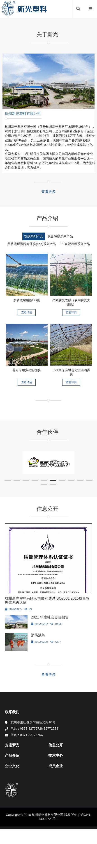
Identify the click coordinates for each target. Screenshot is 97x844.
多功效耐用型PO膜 (26, 300)
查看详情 (26, 312)
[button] (8, 480)
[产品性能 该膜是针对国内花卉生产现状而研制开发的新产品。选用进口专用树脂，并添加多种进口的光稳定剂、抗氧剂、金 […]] (27, 345)
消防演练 (38, 635)
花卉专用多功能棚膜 (26, 370)
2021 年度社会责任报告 (50, 617)
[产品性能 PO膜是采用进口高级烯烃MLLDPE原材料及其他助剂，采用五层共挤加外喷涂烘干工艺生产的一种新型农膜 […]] (27, 275)
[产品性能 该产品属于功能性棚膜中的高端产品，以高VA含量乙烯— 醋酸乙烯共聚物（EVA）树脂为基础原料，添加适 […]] (71, 345)
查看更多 (48, 192)
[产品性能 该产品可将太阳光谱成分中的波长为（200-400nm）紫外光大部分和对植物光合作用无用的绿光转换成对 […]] (71, 275)
